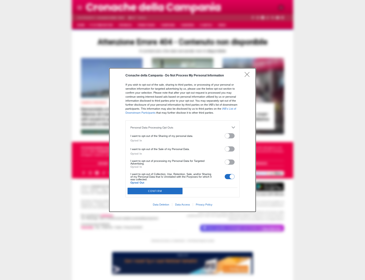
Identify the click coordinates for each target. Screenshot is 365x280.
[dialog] (182, 140)
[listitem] (182, 127)
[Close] (248, 75)
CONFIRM (155, 191)
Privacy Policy (204, 204)
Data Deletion (161, 204)
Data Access (182, 204)
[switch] (230, 135)
